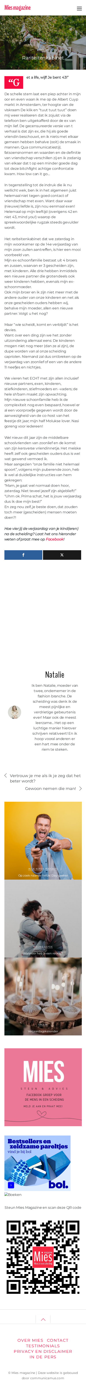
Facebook (55, 539)
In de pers (43, 1356)
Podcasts (51, 869)
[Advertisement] (43, 613)
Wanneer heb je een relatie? (43, 953)
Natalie (21, 22)
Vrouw (43, 50)
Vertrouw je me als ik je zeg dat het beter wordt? (45, 778)
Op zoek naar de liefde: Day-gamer (43, 875)
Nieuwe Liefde (43, 947)
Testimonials (43, 1345)
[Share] (23, 555)
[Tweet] (62, 555)
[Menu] (79, 8)
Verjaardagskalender (43, 1031)
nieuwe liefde (46, 27)
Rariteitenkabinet (43, 58)
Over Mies (30, 1340)
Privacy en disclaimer (43, 1351)
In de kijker (36, 869)
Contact (58, 1340)
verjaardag (65, 27)
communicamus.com (47, 1378)
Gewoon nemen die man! (50, 788)
